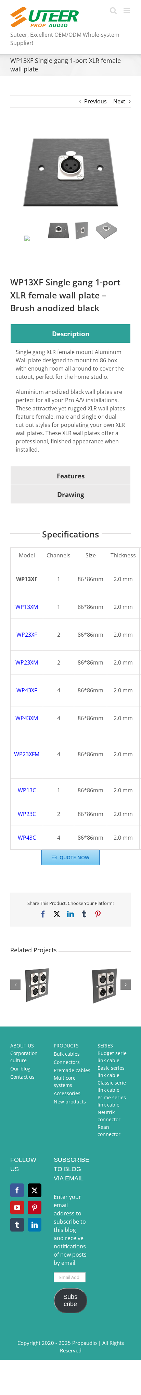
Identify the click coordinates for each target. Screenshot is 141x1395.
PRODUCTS (66, 1045)
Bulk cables (67, 1054)
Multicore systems (65, 1081)
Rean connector (109, 1130)
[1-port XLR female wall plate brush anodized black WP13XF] (70, 173)
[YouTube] (17, 1207)
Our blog (20, 1068)
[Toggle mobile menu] (127, 10)
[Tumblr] (17, 1225)
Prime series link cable (112, 1101)
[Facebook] (17, 1190)
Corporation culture (24, 1057)
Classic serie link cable (112, 1086)
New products (70, 1101)
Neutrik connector (109, 1116)
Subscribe (70, 1300)
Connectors (67, 1062)
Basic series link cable (111, 1071)
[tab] (70, 333)
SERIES (105, 1045)
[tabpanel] (70, 404)
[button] (15, 984)
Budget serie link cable (112, 1057)
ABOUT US (22, 1045)
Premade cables (72, 1070)
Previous (95, 101)
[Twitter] (34, 1190)
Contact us (22, 1077)
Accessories (67, 1093)
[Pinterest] (34, 1207)
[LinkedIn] (34, 1225)
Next (119, 101)
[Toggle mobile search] (113, 10)
